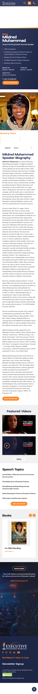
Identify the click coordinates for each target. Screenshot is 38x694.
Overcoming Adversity (29, 140)
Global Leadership (7, 142)
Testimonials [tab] (19, 568)
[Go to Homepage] (8, 3)
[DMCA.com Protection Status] (7, 674)
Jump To (8, 148)
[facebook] (2, 652)
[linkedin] (14, 652)
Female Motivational (8, 140)
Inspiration (25, 137)
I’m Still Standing (13, 548)
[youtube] (18, 652)
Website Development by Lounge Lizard (13, 678)
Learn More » (9, 551)
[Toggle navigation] (29, 3)
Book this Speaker (10, 83)
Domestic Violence (7, 137)
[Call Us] (34, 3)
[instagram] (6, 652)
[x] (10, 652)
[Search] (24, 3)
